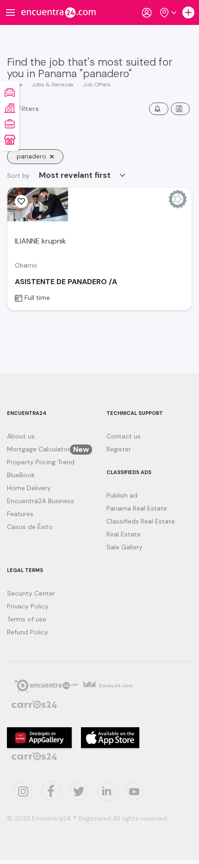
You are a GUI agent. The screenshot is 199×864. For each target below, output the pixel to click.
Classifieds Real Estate (140, 521)
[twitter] (51, 790)
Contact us (123, 436)
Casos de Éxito (30, 527)
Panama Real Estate (136, 508)
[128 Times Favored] (21, 201)
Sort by (18, 175)
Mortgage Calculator (48, 449)
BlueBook (21, 475)
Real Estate (123, 534)
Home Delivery (29, 488)
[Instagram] (23, 791)
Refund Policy (27, 632)
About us (21, 436)
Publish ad (121, 495)
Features (20, 514)
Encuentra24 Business (40, 501)
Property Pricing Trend (41, 462)
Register (118, 449)
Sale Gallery (124, 547)
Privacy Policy (28, 606)
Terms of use (26, 619)
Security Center (31, 593)
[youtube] (134, 791)
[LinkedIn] (106, 792)
